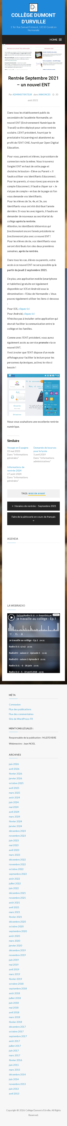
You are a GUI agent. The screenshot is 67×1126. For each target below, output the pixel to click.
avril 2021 (14, 907)
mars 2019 (14, 974)
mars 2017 (14, 1055)
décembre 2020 (17, 921)
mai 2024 (14, 807)
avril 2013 (14, 1093)
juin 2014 (14, 1079)
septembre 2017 (18, 1036)
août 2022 (14, 878)
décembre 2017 (17, 1026)
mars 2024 (14, 816)
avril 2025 (14, 787)
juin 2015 (14, 1064)
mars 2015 (14, 1069)
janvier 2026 (15, 778)
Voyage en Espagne (17, 447)
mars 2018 (14, 1017)
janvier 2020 (15, 945)
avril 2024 (14, 811)
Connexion (15, 704)
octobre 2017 (16, 1031)
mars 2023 (14, 854)
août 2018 (14, 993)
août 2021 (14, 902)
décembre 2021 (17, 892)
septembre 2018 (18, 988)
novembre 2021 (17, 897)
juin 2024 (14, 802)
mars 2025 (14, 792)
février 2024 (15, 821)
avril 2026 (14, 768)
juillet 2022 (15, 883)
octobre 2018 (16, 983)
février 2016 (15, 1060)
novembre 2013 (17, 1084)
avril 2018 (14, 1012)
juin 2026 (14, 764)
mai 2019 (14, 964)
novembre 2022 (17, 864)
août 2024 (14, 797)
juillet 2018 (15, 998)
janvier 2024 (15, 826)
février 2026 (15, 773)
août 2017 (14, 1041)
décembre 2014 (17, 1074)
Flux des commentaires (21, 714)
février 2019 (15, 978)
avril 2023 (14, 850)
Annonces (44, 94)
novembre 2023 (17, 835)
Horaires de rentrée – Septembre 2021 (35, 505)
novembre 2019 (17, 955)
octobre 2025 (16, 783)
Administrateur (22, 94)
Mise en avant (37, 493)
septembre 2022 (18, 873)
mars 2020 (14, 940)
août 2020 (14, 935)
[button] (55, 39)
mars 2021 (14, 912)
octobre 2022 (16, 869)
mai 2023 (14, 845)
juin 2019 (14, 959)
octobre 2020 (16, 926)
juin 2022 (14, 888)
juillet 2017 (15, 1045)
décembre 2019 (17, 950)
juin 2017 (14, 1050)
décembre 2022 (17, 859)
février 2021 (15, 916)
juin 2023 (14, 840)
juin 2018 (14, 1002)
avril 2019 (14, 969)
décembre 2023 (17, 830)
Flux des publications (20, 709)
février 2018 (15, 1021)
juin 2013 (14, 1088)
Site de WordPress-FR (21, 718)
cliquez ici (24, 308)
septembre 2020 (18, 931)
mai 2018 (14, 1007)
